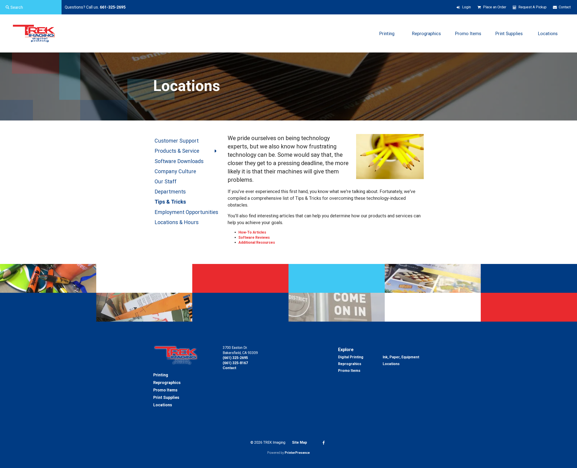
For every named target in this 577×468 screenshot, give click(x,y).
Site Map (299, 442)
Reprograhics (349, 364)
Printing (386, 33)
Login (466, 7)
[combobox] (30, 7)
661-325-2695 (113, 7)
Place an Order (494, 7)
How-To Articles (252, 232)
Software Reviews (254, 237)
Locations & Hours (177, 222)
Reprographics (426, 33)
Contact (565, 7)
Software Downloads (179, 161)
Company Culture (175, 171)
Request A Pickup (532, 7)
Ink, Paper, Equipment (401, 357)
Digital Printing (350, 357)
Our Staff (165, 182)
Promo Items (468, 33)
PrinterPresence (297, 452)
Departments (170, 192)
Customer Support (177, 141)
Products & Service (177, 151)
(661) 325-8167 (235, 363)
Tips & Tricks (170, 202)
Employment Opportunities (186, 212)
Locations (548, 33)
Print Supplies (509, 33)
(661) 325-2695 (235, 358)
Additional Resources (256, 242)
